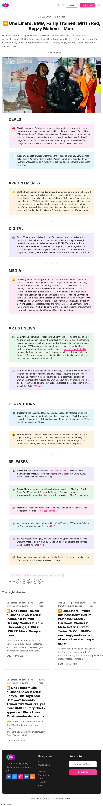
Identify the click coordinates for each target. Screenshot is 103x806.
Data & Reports (42, 780)
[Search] (63, 5)
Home (41, 761)
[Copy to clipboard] (40, 581)
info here (38, 386)
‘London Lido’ (48, 526)
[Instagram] (20, 776)
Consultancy (44, 775)
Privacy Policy (6, 804)
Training (42, 771)
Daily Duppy (44, 495)
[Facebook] (8, 776)
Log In (72, 5)
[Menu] (99, 5)
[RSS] (32, 776)
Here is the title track (46, 511)
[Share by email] (35, 581)
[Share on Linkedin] (29, 581)
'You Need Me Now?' (59, 470)
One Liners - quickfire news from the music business (36, 575)
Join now (83, 772)
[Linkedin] (26, 776)
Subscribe (88, 5)
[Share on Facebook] (24, 581)
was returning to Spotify (75, 349)
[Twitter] (14, 776)
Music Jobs (44, 764)
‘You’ (42, 545)
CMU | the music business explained (54, 798)
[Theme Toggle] (58, 5)
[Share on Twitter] (18, 581)
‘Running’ (62, 557)
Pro (40, 785)
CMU (9, 656)
